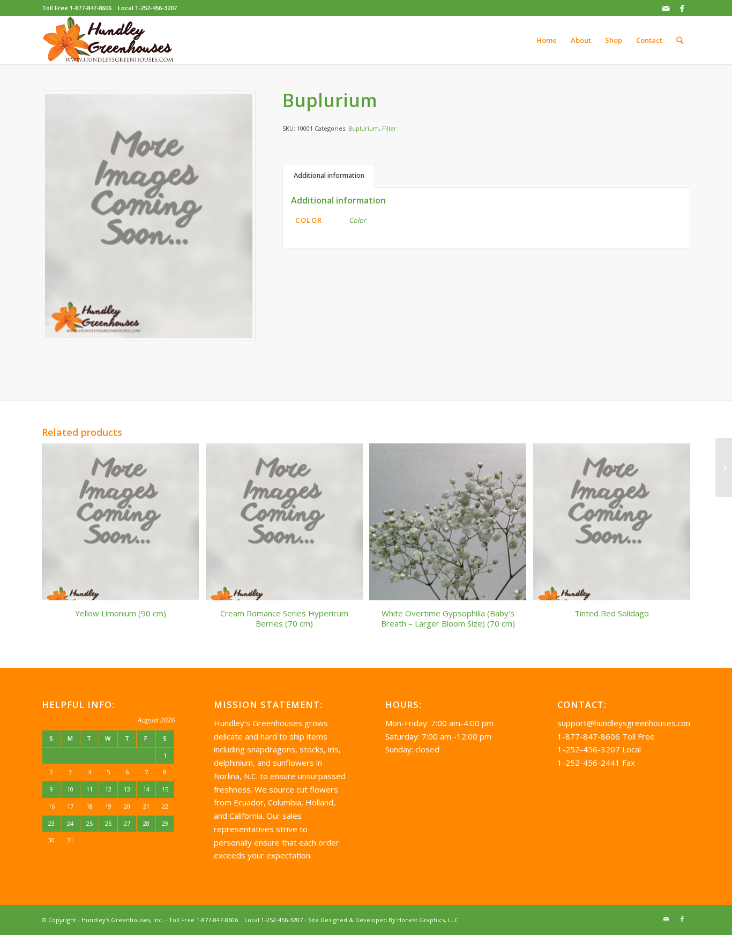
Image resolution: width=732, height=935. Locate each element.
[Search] (679, 40)
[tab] (328, 176)
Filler (389, 128)
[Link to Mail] (666, 8)
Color (357, 220)
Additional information (329, 175)
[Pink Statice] (723, 467)
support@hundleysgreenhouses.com (625, 723)
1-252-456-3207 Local (599, 749)
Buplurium (363, 128)
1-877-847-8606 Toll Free (606, 736)
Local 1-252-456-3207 (147, 8)
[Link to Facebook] (682, 8)
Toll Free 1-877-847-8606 (76, 8)
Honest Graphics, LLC (427, 920)
